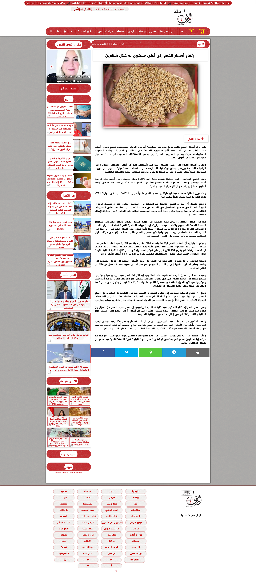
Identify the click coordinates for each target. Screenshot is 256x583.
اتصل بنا (134, 560)
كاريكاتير (63, 510)
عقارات (63, 535)
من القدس (87, 547)
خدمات (136, 529)
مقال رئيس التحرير (68, 44)
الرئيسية (136, 491)
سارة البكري (194, 138)
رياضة (142, 31)
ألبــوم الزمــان (112, 547)
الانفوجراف (63, 529)
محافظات (135, 510)
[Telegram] (174, 352)
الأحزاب (87, 541)
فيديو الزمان (135, 523)
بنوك (63, 541)
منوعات (63, 504)
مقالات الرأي (111, 516)
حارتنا (112, 541)
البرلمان (136, 547)
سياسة (164, 31)
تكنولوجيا (87, 504)
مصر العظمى (87, 510)
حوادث (109, 31)
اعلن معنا (87, 554)
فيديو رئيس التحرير (111, 523)
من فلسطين (135, 554)
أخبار (174, 31)
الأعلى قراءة (68, 381)
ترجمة (64, 547)
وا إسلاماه (136, 516)
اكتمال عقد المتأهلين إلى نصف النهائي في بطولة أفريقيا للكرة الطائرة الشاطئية (163, 3)
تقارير (152, 31)
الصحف (63, 516)
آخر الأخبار (68, 195)
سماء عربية (87, 529)
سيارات (135, 541)
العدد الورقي (69, 88)
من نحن (112, 554)
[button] (86, 67)
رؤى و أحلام (136, 535)
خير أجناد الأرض (112, 529)
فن (100, 31)
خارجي (132, 31)
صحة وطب (89, 31)
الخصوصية (64, 554)
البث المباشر (63, 523)
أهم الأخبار (68, 275)
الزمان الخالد (87, 523)
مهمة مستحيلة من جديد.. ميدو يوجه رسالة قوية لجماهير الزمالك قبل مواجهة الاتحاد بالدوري (56, 3)
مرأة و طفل (88, 535)
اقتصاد (121, 31)
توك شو (112, 535)
